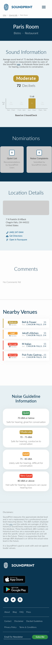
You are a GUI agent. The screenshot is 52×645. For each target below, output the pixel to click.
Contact (7, 621)
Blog (15, 612)
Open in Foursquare (18, 240)
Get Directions (15, 236)
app (18, 65)
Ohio (4, 15)
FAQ (21, 612)
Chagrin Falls (13, 15)
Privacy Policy (10, 627)
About (7, 612)
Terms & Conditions (28, 627)
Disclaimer (18, 621)
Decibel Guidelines (34, 621)
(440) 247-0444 (16, 232)
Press (28, 612)
